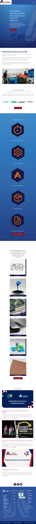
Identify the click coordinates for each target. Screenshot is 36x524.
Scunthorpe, (6, 504)
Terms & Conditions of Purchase (30, 498)
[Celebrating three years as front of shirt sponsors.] (17, 458)
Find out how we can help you (18, 233)
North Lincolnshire (6, 506)
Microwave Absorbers (18, 335)
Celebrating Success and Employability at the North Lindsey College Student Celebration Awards (17, 440)
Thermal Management (18, 315)
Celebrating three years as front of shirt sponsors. (10, 469)
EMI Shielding (17, 275)
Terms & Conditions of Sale (30, 502)
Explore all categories (18, 378)
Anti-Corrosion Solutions (17, 355)
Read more (14, 418)
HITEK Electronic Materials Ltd (6, 499)
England (5, 508)
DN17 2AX (5, 507)
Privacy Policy (30, 495)
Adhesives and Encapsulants (18, 295)
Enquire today (13, 29)
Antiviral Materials (18, 375)
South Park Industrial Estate (6, 503)
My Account (30, 493)
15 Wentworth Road (6, 501)
